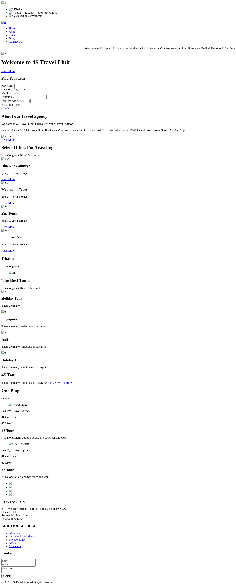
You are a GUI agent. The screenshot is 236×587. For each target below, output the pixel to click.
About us (14, 533)
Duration (6, 96)
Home (12, 28)
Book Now (53, 382)
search (5, 108)
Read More (8, 71)
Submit (7, 575)
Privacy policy (17, 539)
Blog (12, 38)
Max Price (7, 104)
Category (6, 89)
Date (4, 100)
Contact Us (15, 41)
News (12, 543)
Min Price (7, 93)
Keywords (7, 85)
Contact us (15, 546)
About (12, 31)
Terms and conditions (21, 536)
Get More (66, 382)
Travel (12, 35)
